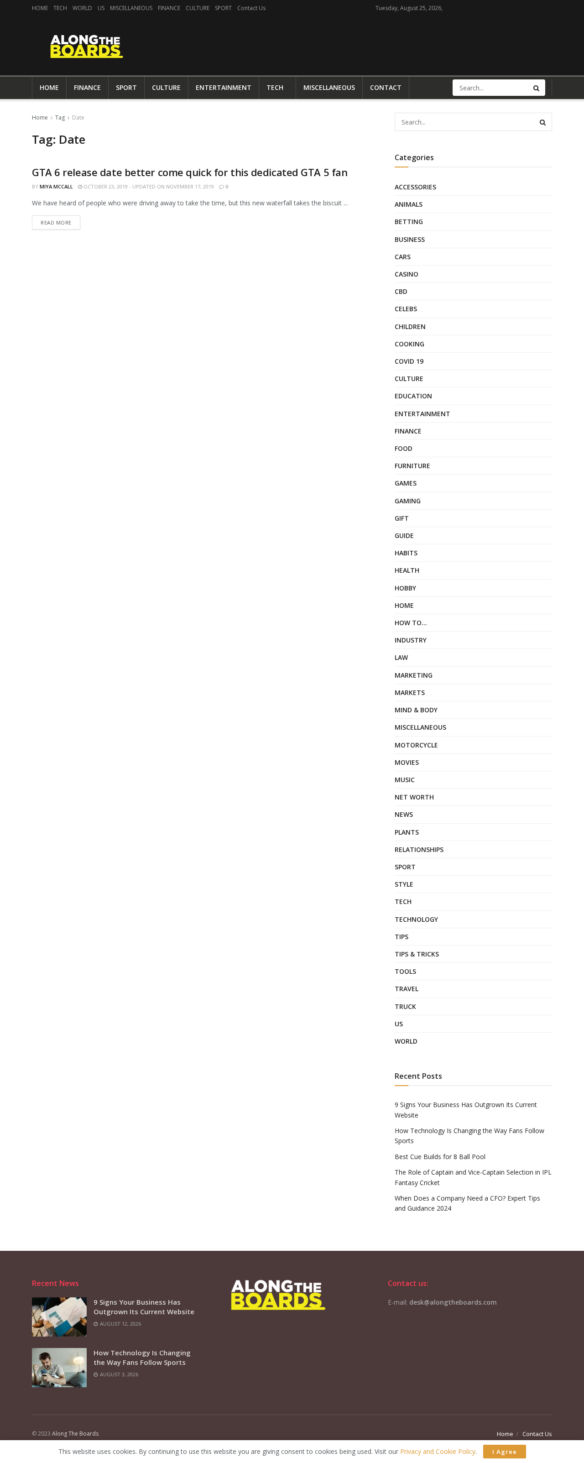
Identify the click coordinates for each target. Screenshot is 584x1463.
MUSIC (405, 779)
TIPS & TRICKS (417, 954)
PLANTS (407, 832)
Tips (401, 936)
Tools (405, 971)
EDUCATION (413, 396)
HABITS (406, 553)
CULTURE (197, 8)
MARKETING (414, 675)
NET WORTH (414, 797)
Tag (60, 117)
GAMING (408, 500)
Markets (410, 692)
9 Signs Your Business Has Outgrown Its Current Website (144, 1306)
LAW (401, 657)
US (101, 8)
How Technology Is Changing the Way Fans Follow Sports (142, 1357)
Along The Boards (75, 1433)
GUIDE (404, 535)
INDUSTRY (411, 640)
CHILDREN (410, 326)
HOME (40, 8)
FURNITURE (412, 465)
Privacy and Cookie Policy (437, 1451)
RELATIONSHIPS (419, 849)
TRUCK (405, 1006)
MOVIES (407, 762)
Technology (416, 919)
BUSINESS (410, 239)
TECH (60, 8)
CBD (401, 291)
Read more (56, 222)
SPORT (223, 8)
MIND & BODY (416, 709)
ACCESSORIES (415, 187)
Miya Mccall (56, 186)
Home (40, 117)
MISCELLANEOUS (131, 8)
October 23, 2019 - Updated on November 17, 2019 (148, 186)
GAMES (406, 483)
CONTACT (386, 87)
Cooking (409, 344)
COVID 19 (409, 361)
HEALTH (407, 570)
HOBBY (405, 588)
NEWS (404, 814)
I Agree (504, 1451)
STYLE (404, 884)
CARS (403, 256)
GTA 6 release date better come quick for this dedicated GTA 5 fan (189, 172)
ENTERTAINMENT (223, 87)
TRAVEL (406, 988)
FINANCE (169, 8)
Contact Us (251, 8)
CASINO (406, 274)
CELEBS (406, 308)
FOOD (403, 448)
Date (78, 117)
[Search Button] (537, 87)
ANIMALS (408, 204)
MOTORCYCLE (416, 745)
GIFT (402, 518)
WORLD (82, 8)
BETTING (409, 221)
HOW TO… (411, 622)
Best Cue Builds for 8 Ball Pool (440, 1156)
